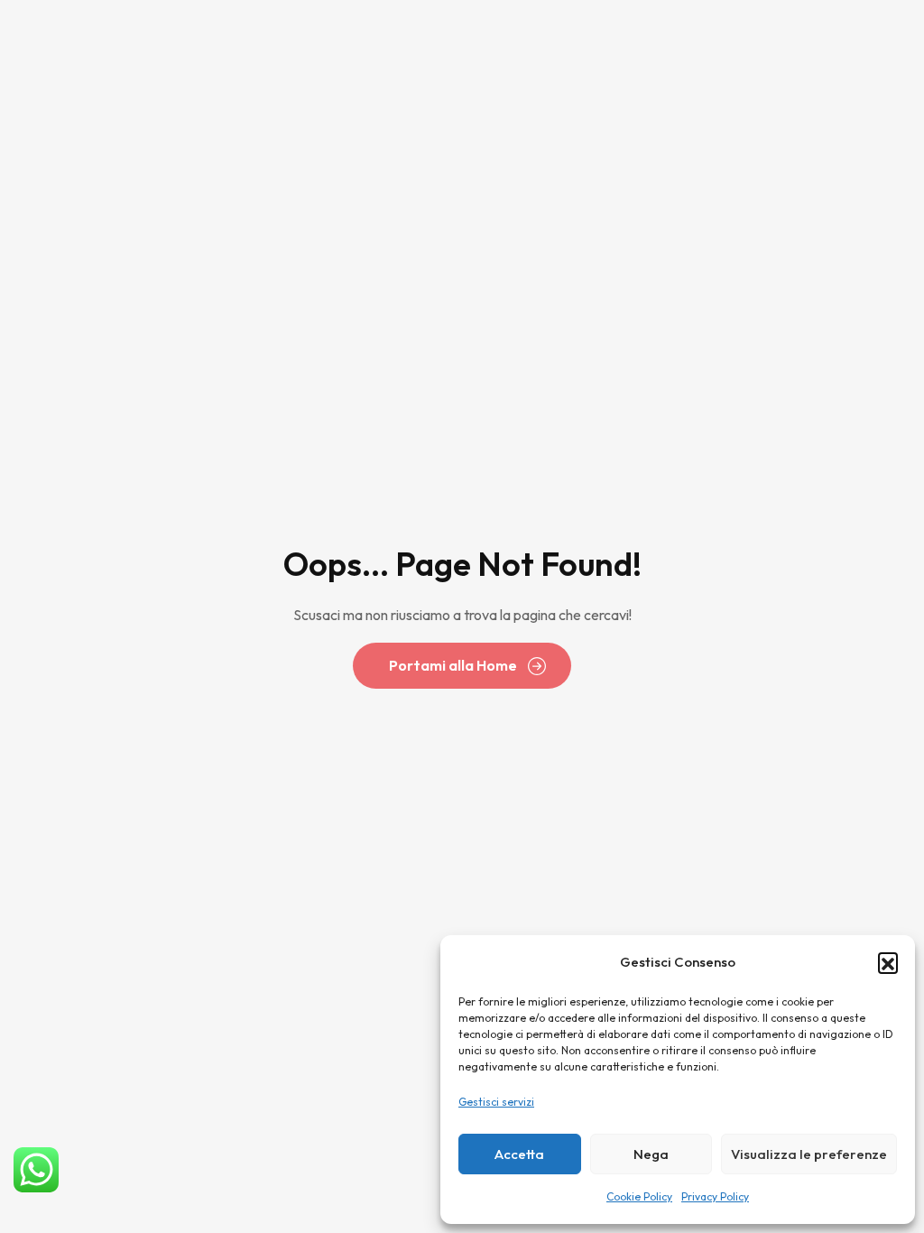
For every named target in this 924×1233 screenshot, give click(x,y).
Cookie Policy (639, 1196)
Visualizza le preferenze (809, 1154)
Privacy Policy (715, 1196)
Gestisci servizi (496, 1101)
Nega (651, 1154)
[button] (888, 962)
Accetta (519, 1154)
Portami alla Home (453, 665)
